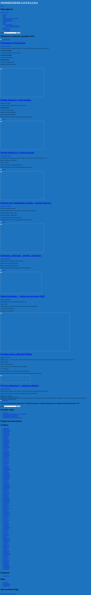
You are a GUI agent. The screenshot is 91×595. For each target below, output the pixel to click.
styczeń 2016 (6, 550)
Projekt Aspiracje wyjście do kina (16, 100)
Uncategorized (6, 576)
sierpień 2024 (6, 443)
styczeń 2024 (6, 451)
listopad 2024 (6, 441)
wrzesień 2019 (6, 501)
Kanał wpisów (6, 583)
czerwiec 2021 (6, 477)
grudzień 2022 (6, 466)
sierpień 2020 (6, 488)
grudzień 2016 (6, 538)
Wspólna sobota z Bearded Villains (16, 354)
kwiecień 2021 (6, 478)
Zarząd (4, 28)
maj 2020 (5, 492)
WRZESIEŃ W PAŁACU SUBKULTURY (12, 417)
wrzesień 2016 (6, 541)
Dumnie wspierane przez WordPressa (8, 593)
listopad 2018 (6, 513)
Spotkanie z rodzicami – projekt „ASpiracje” (21, 255)
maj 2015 (5, 559)
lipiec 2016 (5, 542)
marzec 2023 (6, 463)
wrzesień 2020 (6, 487)
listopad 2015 (6, 552)
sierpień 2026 (6, 428)
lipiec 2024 (5, 445)
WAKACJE (5, 412)
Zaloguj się (5, 582)
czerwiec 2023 (6, 459)
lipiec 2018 (5, 516)
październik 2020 (6, 486)
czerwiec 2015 (6, 558)
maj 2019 (5, 506)
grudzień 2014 (6, 564)
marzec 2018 (6, 521)
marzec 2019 (6, 509)
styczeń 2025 (6, 439)
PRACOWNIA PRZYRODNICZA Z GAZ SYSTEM (14, 414)
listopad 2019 (6, 499)
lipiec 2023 (5, 458)
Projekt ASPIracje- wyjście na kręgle (17, 152)
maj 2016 (5, 545)
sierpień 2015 (6, 556)
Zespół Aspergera (7, 29)
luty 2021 (5, 481)
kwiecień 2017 (6, 534)
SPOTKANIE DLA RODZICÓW (10, 416)
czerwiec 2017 (6, 532)
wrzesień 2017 (6, 528)
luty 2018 (5, 522)
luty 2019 (5, 510)
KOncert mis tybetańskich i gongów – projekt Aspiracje (26, 203)
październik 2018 (6, 515)
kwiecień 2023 (6, 462)
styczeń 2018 (6, 523)
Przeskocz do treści (5, 12)
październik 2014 (6, 567)
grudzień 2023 (6, 452)
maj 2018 (5, 518)
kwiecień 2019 (6, 507)
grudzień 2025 (6, 429)
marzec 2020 (6, 494)
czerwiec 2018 (6, 517)
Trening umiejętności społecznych (13, 26)
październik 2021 (6, 475)
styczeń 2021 (6, 482)
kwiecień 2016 (6, 546)
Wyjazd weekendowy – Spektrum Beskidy (20, 385)
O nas (4, 16)
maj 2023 (5, 460)
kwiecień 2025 (6, 435)
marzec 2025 (6, 436)
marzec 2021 (6, 480)
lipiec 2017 (5, 530)
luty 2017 (5, 536)
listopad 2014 (6, 565)
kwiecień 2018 (6, 519)
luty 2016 (5, 548)
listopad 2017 (6, 526)
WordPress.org (6, 586)
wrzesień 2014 (6, 568)
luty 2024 (5, 450)
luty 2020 (5, 495)
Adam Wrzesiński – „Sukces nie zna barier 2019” (23, 296)
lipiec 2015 (5, 557)
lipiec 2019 (5, 504)
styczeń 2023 (6, 465)
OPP (4, 17)
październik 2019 (6, 500)
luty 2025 (5, 437)
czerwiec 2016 (6, 544)
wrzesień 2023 (6, 456)
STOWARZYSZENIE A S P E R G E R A (19, 2)
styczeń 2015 (6, 563)
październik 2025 (6, 430)
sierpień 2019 (6, 503)
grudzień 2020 (6, 483)
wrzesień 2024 (6, 442)
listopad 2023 (6, 453)
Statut (4, 23)
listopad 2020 (6, 485)
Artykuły (8, 30)
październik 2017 (6, 527)
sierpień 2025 (6, 433)
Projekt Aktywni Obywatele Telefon (10, 18)
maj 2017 (5, 533)
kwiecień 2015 (6, 560)
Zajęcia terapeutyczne (7, 24)
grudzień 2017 (6, 524)
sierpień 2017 (6, 529)
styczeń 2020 (6, 497)
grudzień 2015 (6, 551)
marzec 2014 (6, 569)
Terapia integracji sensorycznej (12, 25)
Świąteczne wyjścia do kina (13, 43)
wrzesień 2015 (6, 554)
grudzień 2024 (6, 440)
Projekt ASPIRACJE (7, 19)
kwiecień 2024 (6, 447)
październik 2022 (6, 469)
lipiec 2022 (5, 471)
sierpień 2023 (6, 457)
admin (9, 46)
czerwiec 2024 (6, 446)
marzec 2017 (6, 535)
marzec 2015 (6, 562)
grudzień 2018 (6, 512)
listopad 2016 (6, 539)
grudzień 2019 (6, 498)
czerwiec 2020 (6, 491)
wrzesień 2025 (6, 431)
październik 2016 (6, 540)
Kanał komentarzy (7, 584)
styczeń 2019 (6, 511)
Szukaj (2, 6)
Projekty (5, 22)
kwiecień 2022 (6, 472)
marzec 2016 (6, 547)
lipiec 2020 (5, 489)
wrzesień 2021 (6, 476)
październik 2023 (6, 454)
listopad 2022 (6, 468)
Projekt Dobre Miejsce (8, 20)
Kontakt (5, 14)
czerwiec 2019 (6, 505)
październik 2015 (6, 553)
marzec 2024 (6, 448)
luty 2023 (5, 464)
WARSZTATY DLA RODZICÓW (10, 415)
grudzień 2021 (6, 474)
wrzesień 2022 (6, 470)
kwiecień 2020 (6, 493)
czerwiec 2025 (6, 434)
